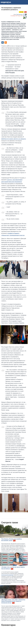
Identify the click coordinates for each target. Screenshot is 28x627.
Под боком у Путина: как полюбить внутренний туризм (11, 539)
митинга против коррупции (7, 574)
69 (11, 568)
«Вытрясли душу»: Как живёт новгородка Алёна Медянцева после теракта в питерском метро (13, 601)
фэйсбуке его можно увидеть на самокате (13, 139)
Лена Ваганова (19, 14)
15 (25, 12)
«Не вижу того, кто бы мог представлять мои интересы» (13, 567)
